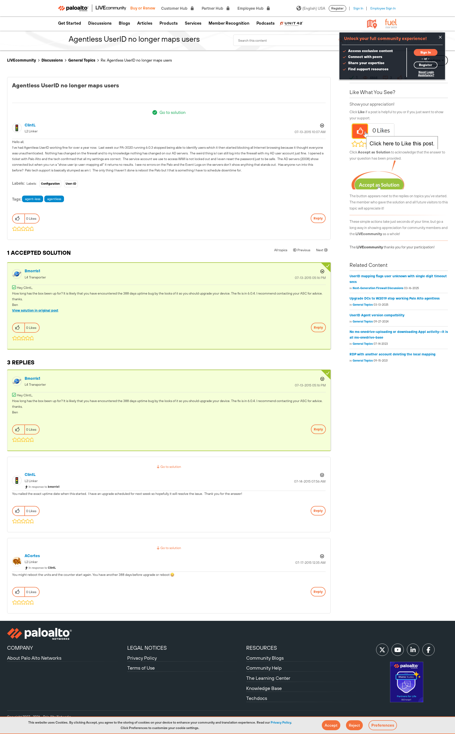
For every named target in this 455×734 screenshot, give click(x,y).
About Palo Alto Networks (34, 658)
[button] (331, 725)
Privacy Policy (281, 722)
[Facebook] (428, 650)
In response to (44, 486)
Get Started (69, 23)
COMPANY (20, 648)
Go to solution (172, 112)
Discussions (100, 23)
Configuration (50, 183)
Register (337, 8)
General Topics (81, 60)
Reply (318, 218)
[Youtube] (397, 650)
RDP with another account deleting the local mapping (392, 354)
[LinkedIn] (413, 650)
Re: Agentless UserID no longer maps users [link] (136, 60)
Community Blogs (265, 658)
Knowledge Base (264, 688)
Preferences (382, 725)
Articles (144, 23)
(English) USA (313, 8)
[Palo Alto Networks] (66, 634)
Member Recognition (229, 23)
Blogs (124, 23)
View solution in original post (35, 310)
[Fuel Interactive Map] (372, 23)
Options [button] (322, 125)
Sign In (358, 8)
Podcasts (265, 23)
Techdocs (256, 698)
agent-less (32, 199)
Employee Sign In (383, 8)
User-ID (71, 183)
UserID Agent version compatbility (377, 315)
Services (193, 23)
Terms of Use (141, 668)
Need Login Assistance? (426, 74)
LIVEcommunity (21, 60)
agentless (54, 199)
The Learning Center (268, 678)
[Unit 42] (291, 23)
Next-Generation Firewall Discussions (378, 288)
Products (168, 23)
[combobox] (290, 40)
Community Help (264, 668)
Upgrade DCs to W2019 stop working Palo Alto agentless (395, 298)
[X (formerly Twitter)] (382, 650)
